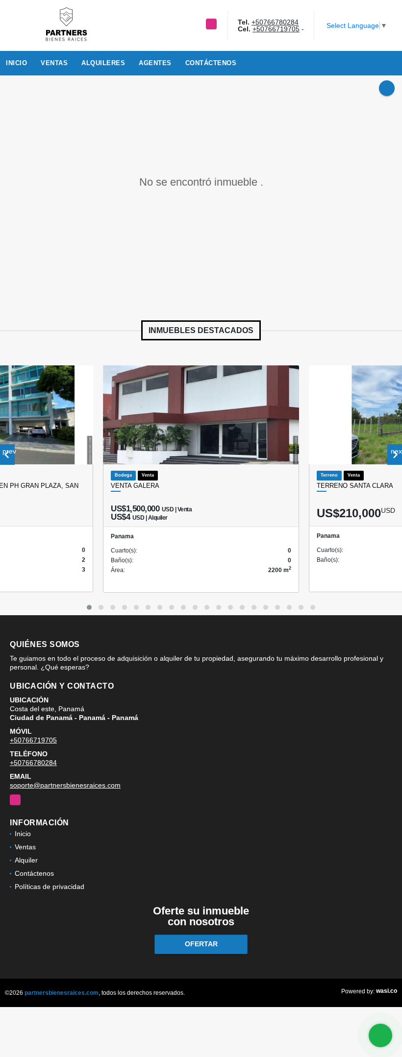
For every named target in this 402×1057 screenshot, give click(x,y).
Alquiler (26, 860)
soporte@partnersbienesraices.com (65, 785)
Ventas (54, 63)
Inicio (16, 63)
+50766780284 (275, 22)
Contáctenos (211, 63)
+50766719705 (276, 29)
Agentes (155, 63)
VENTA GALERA (135, 485)
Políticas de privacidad (49, 886)
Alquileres (103, 63)
